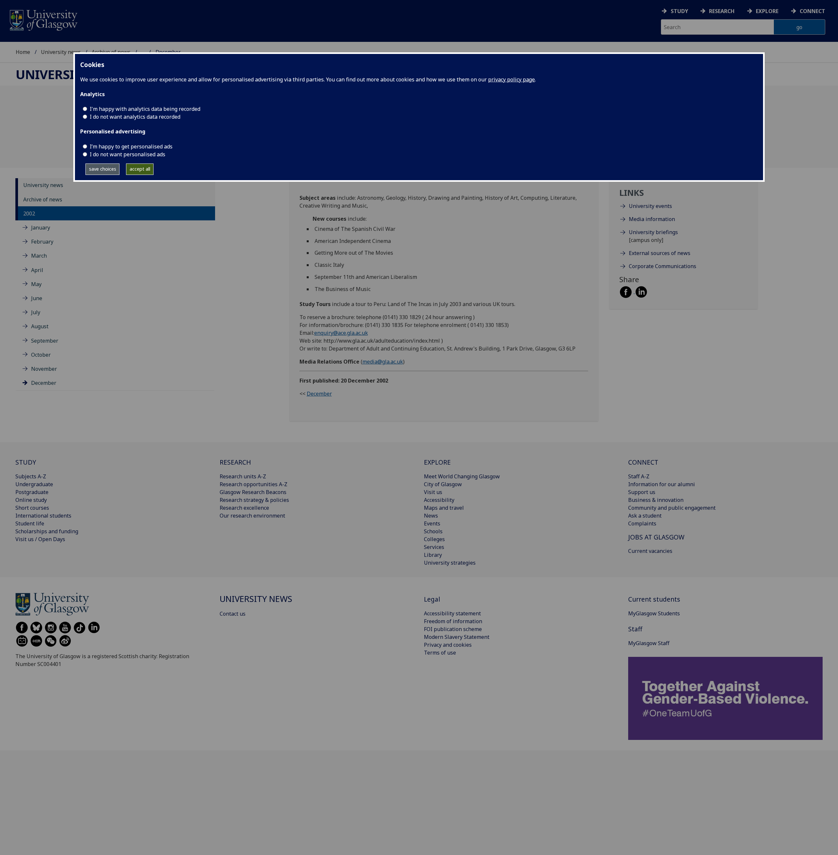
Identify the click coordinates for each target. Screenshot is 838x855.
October (41, 354)
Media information (652, 219)
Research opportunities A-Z (253, 484)
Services (434, 547)
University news (61, 52)
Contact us (233, 613)
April (37, 270)
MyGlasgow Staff (648, 643)
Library (433, 554)
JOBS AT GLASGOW (656, 537)
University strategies (450, 562)
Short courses (32, 507)
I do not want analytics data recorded (135, 116)
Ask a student (645, 515)
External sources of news (659, 253)
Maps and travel (444, 507)
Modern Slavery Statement (456, 637)
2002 (29, 213)
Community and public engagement (672, 507)
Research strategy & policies (254, 500)
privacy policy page (511, 79)
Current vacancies (650, 551)
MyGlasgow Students (654, 613)
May (36, 284)
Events (432, 523)
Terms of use (440, 652)
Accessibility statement (452, 613)
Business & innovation (655, 500)
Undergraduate (34, 484)
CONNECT (643, 462)
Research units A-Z (243, 476)
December (43, 383)
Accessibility (439, 500)
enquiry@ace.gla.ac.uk (341, 332)
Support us (641, 492)
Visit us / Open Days (40, 539)
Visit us (433, 492)
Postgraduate (31, 492)
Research (722, 11)
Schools (433, 531)
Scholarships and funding (46, 531)
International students (43, 515)
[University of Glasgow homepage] (43, 19)
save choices (102, 169)
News (431, 515)
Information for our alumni (661, 484)
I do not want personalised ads (127, 154)
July (35, 312)
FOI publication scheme (453, 629)
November (44, 368)
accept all (140, 169)
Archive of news (42, 199)
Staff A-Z (638, 476)
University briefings (653, 232)
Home (23, 52)
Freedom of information (453, 621)
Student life (29, 523)
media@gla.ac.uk (382, 361)
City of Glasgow (443, 484)
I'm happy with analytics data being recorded (145, 108)
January (40, 227)
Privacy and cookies (448, 644)
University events (650, 206)
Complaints (642, 523)
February (42, 242)
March (39, 256)
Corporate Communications (662, 266)
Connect (812, 11)
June (36, 298)
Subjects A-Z (30, 476)
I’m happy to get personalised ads (131, 146)
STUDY (25, 462)
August (39, 326)
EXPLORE (437, 462)
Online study (31, 500)
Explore (767, 11)
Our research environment (252, 515)
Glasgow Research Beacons (253, 492)
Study (679, 11)
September (44, 340)
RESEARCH (235, 462)
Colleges (434, 539)
